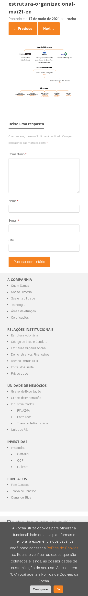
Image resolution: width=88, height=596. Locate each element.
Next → (49, 29)
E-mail (14, 220)
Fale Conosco (20, 485)
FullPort (22, 467)
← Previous (23, 29)
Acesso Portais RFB (24, 361)
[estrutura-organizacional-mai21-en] (44, 97)
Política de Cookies (62, 548)
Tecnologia (18, 305)
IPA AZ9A (23, 410)
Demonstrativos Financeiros (30, 354)
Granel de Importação (26, 398)
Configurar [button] (40, 589)
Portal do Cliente (22, 367)
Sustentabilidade (23, 298)
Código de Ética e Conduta (29, 342)
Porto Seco (24, 417)
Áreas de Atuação (23, 311)
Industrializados (22, 404)
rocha (71, 19)
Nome (13, 201)
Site (11, 240)
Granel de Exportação (26, 391)
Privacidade (19, 373)
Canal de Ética (21, 497)
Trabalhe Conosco (23, 491)
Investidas (18, 448)
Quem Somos (20, 285)
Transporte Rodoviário (32, 423)
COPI (20, 460)
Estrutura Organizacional (28, 348)
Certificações (20, 317)
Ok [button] (58, 589)
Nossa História (21, 292)
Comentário (17, 154)
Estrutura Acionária (24, 335)
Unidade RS (19, 429)
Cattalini (23, 454)
